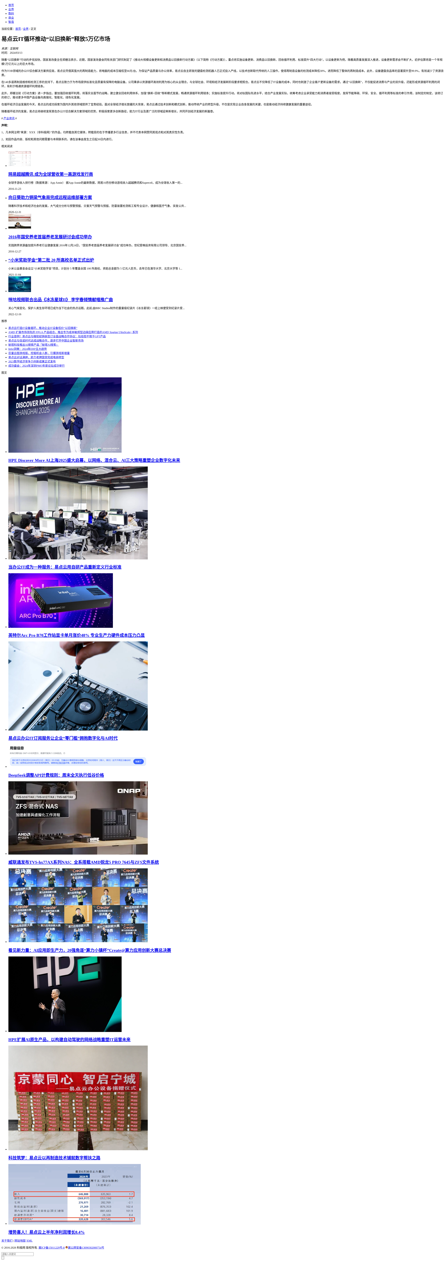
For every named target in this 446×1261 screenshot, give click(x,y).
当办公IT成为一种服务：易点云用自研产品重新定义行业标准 (64, 567)
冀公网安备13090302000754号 (86, 1247)
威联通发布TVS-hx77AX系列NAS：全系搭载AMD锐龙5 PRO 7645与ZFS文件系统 (83, 862)
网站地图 (20, 1240)
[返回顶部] (2, 1258)
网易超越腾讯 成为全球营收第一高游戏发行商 (50, 174)
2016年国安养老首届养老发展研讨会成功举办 (50, 237)
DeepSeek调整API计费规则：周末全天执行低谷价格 (56, 775)
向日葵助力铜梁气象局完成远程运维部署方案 (50, 197)
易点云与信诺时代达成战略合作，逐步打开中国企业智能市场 (46, 340)
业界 (11, 9)
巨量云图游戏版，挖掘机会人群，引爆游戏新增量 (39, 353)
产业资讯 (9, 118)
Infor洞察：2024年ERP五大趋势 (27, 348)
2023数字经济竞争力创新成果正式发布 (32, 361)
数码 (11, 13)
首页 (11, 5)
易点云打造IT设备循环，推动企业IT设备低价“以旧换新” (42, 328)
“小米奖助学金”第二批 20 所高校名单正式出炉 (51, 260)
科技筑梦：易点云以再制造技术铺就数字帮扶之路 (54, 1158)
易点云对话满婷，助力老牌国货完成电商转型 (36, 357)
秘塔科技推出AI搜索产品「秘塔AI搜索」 (33, 344)
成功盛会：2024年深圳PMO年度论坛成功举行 (36, 365)
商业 (11, 17)
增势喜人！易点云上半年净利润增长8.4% (46, 1232)
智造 (11, 21)
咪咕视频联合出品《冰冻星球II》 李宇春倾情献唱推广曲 (60, 299)
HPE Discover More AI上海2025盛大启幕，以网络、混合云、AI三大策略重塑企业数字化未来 (94, 460)
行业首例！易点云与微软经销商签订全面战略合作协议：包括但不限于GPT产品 (57, 336)
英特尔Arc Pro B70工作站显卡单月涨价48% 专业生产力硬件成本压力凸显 (76, 635)
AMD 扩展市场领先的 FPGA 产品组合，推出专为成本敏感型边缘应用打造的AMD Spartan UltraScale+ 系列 (73, 332)
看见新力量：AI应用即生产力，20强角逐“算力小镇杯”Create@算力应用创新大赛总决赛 (89, 950)
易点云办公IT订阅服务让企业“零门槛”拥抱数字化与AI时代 (63, 738)
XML (29, 1240)
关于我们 (7, 1240)
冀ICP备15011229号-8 (52, 1247)
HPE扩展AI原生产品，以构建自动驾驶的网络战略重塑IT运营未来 (69, 1039)
